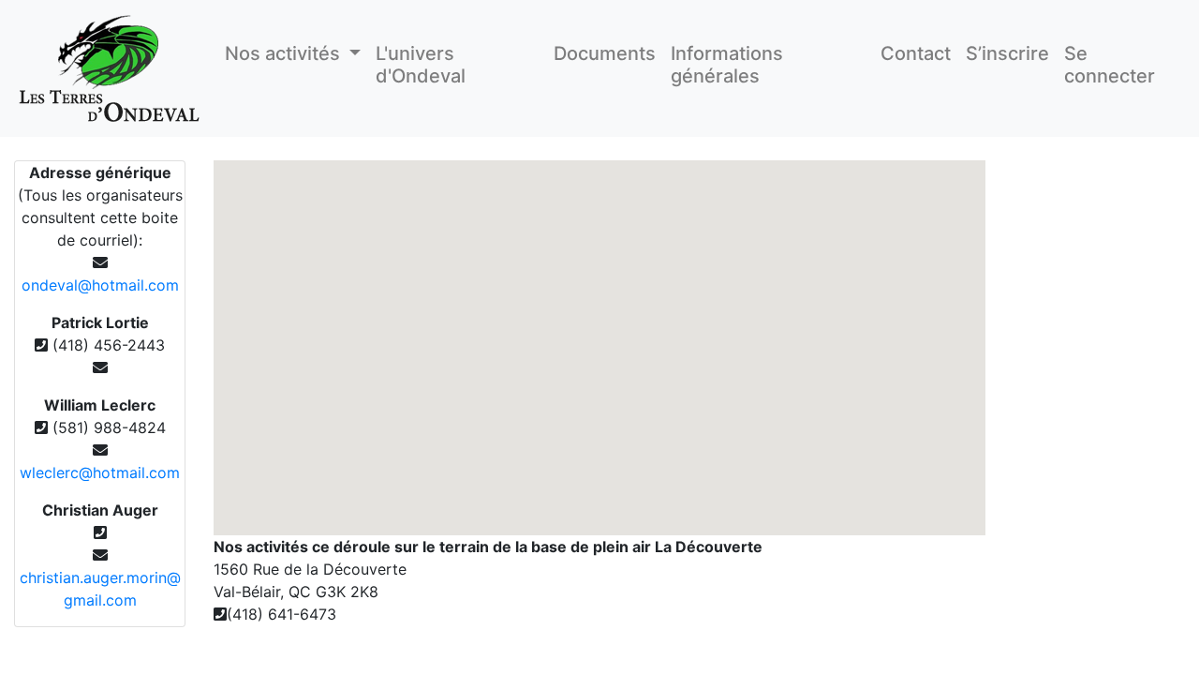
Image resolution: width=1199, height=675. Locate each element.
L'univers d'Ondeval (421, 64)
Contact (916, 53)
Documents (605, 53)
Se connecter (1109, 64)
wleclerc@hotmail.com (100, 472)
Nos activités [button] (285, 53)
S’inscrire (1007, 53)
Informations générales (727, 64)
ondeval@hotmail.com (100, 285)
